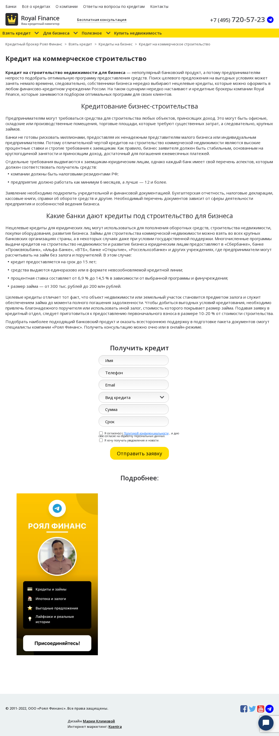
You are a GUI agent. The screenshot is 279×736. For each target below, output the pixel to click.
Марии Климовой (99, 721)
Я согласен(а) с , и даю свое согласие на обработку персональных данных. (139, 434)
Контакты (159, 6)
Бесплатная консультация (101, 19)
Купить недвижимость (138, 33)
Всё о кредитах (36, 6)
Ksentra (115, 726)
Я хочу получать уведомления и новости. (131, 440)
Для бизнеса (56, 33)
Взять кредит (16, 33)
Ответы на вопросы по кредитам (114, 6)
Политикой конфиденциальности (146, 433)
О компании (67, 6)
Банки (10, 6)
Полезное (92, 33)
